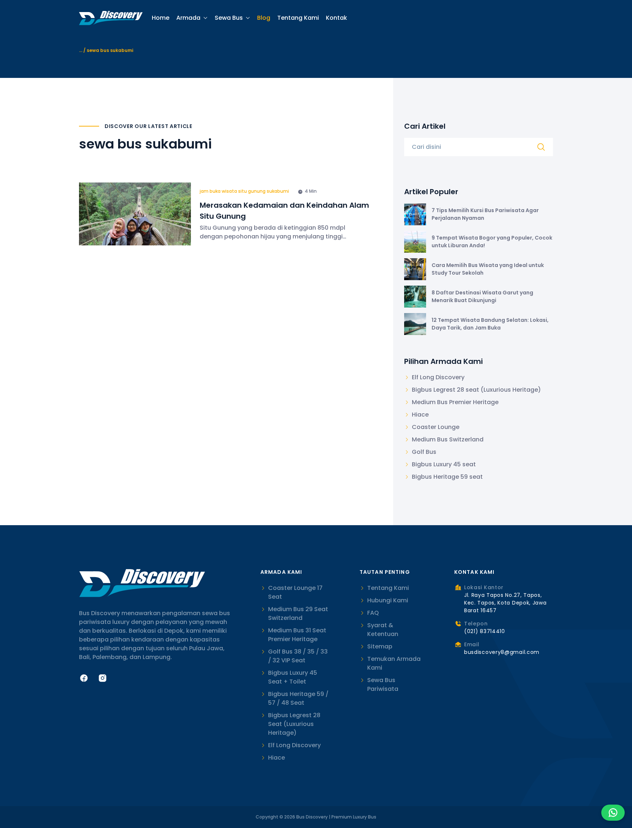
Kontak (336, 18)
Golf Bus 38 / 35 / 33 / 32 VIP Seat (298, 656)
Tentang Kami (298, 18)
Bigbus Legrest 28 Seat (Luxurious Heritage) (294, 724)
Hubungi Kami (387, 600)
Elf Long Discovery (294, 745)
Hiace (276, 757)
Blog (263, 18)
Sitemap (379, 646)
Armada (188, 18)
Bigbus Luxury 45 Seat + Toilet (292, 677)
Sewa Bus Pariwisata (382, 684)
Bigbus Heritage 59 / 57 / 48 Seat (298, 698)
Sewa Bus (229, 18)
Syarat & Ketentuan (382, 629)
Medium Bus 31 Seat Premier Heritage (297, 634)
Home (160, 18)
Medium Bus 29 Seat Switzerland (298, 613)
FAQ (373, 613)
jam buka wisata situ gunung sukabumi (244, 191)
